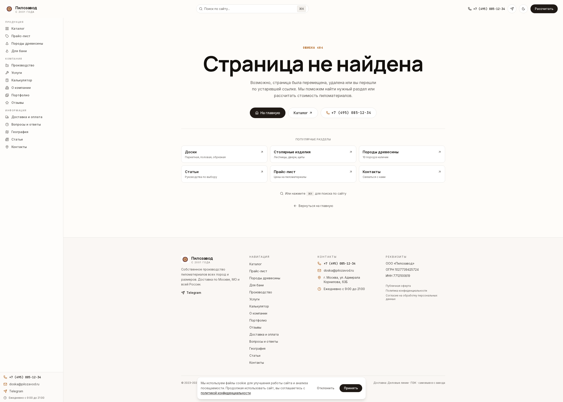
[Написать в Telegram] (512, 8)
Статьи (254, 355)
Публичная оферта (398, 285)
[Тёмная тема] (523, 8)
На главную (270, 113)
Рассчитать (544, 9)
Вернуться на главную (316, 206)
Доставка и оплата (264, 334)
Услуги (254, 299)
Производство (260, 292)
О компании (258, 313)
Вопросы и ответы (263, 341)
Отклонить (325, 388)
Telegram (193, 292)
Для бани (256, 285)
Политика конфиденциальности (406, 290)
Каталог (301, 113)
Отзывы (255, 327)
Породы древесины (264, 278)
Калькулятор (259, 306)
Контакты (256, 362)
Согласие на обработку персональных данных (411, 297)
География (257, 348)
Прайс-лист (258, 271)
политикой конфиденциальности (226, 393)
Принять (351, 388)
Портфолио (258, 320)
